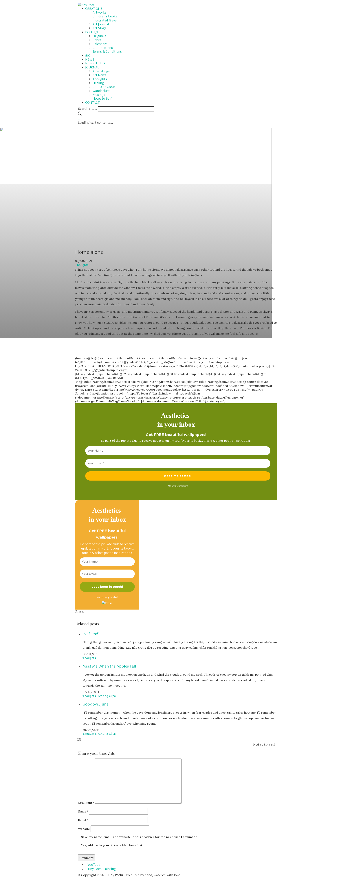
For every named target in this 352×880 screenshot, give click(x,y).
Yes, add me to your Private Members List (111, 845)
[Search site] (80, 115)
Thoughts (82, 265)
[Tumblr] (83, 615)
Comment (86, 802)
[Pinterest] (81, 615)
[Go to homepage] (86, 4)
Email (83, 820)
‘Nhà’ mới (90, 634)
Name (83, 811)
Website (84, 829)
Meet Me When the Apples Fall (109, 666)
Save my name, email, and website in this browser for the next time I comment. (139, 837)
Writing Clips (106, 696)
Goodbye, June (95, 704)
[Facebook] (76, 615)
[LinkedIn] (78, 615)
